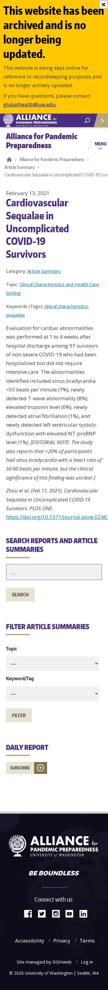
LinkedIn (85, 913)
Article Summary (19, 167)
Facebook (30, 913)
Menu (100, 143)
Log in (87, 962)
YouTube (71, 913)
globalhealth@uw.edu (29, 104)
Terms (87, 940)
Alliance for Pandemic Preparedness (52, 159)
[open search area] (87, 121)
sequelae (15, 315)
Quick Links (100, 120)
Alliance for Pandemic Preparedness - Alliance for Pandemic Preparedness (45, 120)
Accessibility (29, 940)
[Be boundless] (54, 873)
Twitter (44, 913)
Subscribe (20, 767)
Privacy (61, 940)
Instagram (58, 913)
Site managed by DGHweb (44, 962)
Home (8, 159)
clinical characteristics (66, 306)
